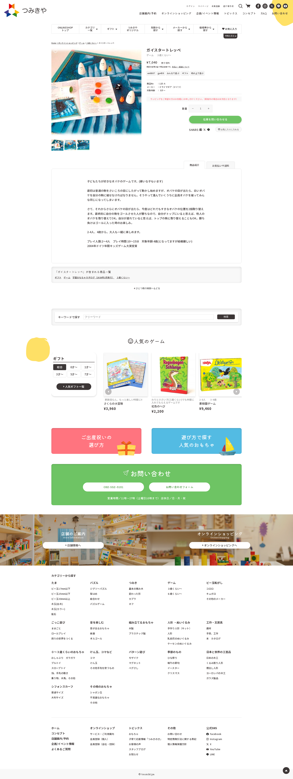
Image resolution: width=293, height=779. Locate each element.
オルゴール (96, 638)
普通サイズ (57, 692)
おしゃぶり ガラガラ (63, 657)
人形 (170, 633)
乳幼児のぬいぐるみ (178, 638)
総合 (59, 367)
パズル (94, 583)
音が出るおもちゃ (99, 628)
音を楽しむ (97, 622)
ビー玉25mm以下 (60, 593)
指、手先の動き (59, 673)
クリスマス (174, 673)
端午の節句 (174, 663)
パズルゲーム (97, 604)
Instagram (215, 739)
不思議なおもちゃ (99, 697)
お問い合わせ (175, 734)
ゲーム (81, 43)
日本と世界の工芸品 (218, 652)
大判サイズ (57, 697)
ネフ (131, 604)
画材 (208, 628)
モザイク (134, 657)
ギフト (58, 277)
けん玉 (93, 663)
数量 (184, 108)
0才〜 (73, 367)
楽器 (92, 633)
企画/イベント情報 (62, 744)
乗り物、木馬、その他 (63, 678)
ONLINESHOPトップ (65, 29)
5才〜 (73, 374)
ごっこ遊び (58, 622)
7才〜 (87, 374)
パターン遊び (137, 652)
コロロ (209, 588)
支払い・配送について (180, 66)
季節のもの (174, 652)
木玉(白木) (57, 604)
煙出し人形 (212, 668)
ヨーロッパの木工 (216, 673)
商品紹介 (194, 165)
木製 (131, 628)
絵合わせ (95, 598)
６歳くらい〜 (175, 593)
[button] (241, 6)
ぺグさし (134, 668)
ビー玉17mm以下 (60, 588)
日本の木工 (212, 657)
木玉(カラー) (58, 609)
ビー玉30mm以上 (60, 598)
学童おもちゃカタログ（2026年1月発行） (93, 277)
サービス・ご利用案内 (102, 734)
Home (53, 43)
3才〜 (59, 374)
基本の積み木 (136, 588)
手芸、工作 (212, 633)
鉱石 (53, 614)
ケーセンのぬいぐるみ (180, 643)
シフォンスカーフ (62, 686)
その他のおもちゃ (101, 686)
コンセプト (58, 733)
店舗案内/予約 (60, 738)
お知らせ (134, 754)
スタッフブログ (137, 749)
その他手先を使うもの (102, 668)
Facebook (215, 734)
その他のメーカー (216, 598)
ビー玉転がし (214, 583)
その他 (93, 702)
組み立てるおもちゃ (141, 622)
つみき (133, 583)
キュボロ (211, 593)
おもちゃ (134, 734)
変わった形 (135, 593)
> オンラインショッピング (67, 43)
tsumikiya (147, 774)
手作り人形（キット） (180, 628)
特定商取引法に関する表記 (182, 739)
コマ (92, 657)
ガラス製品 (212, 678)
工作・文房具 (216, 622)
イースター (173, 668)
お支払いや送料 (220, 165)
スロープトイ (58, 668)
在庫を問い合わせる (215, 119)
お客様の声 (135, 744)
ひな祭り (172, 657)
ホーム (55, 728)
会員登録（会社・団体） (103, 744)
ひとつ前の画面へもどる (148, 288)
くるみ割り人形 (214, 663)
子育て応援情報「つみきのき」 (145, 739)
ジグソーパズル (98, 588)
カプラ (132, 598)
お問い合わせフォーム (179, 487)
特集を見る (230, 36)
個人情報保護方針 (177, 744)
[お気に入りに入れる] (55, 52)
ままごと (56, 628)
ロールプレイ (58, 633)
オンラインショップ (102, 728)
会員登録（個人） (99, 739)
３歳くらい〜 (91, 43)
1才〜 (87, 367)
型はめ (93, 593)
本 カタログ (213, 638)
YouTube (214, 749)
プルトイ (56, 663)
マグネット (135, 663)
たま (54, 583)
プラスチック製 (137, 633)
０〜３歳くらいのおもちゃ (67, 652)
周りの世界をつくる (62, 638)
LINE (212, 754)
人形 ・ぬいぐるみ (179, 622)
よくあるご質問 (61, 749)
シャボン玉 (96, 692)
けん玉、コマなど (101, 652)
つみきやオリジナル (133, 29)
